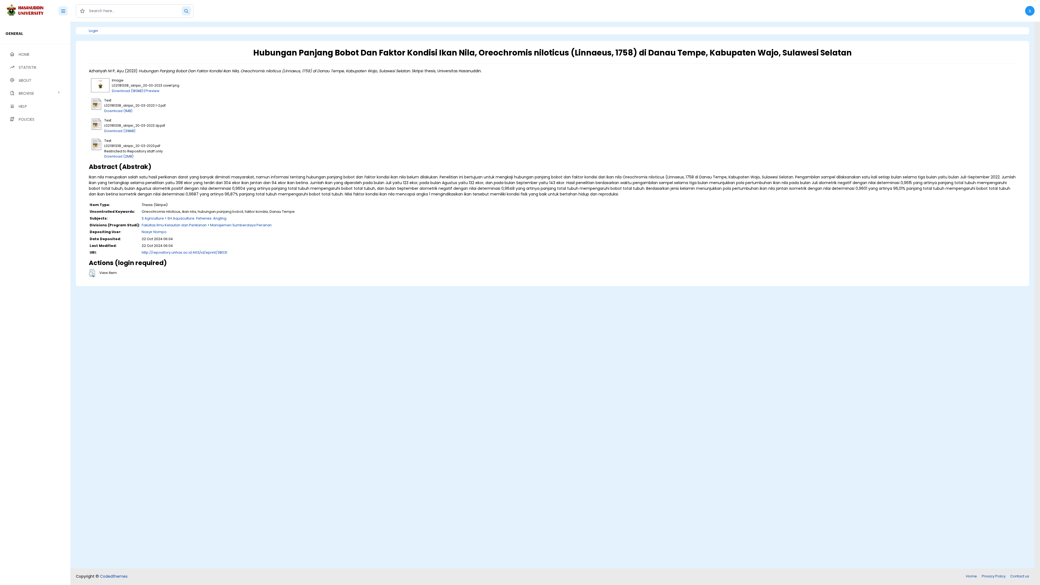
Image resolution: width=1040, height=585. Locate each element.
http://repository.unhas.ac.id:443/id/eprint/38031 (184, 252)
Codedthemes (114, 576)
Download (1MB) (118, 111)
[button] (1030, 11)
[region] (35, 303)
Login (93, 30)
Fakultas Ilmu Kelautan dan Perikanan (174, 225)
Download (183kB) (127, 91)
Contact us (1019, 576)
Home (971, 576)
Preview (152, 91)
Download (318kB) (119, 131)
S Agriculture (153, 218)
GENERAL (14, 33)
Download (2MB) (119, 156)
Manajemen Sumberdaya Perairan (241, 225)
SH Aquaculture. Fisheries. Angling (196, 218)
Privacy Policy (994, 576)
